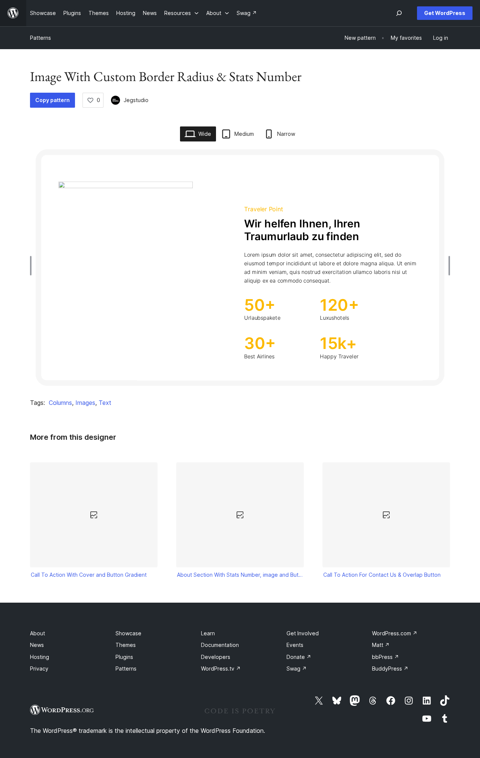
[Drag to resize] (32, 265)
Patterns (40, 38)
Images (85, 402)
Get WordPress (444, 13)
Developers (215, 657)
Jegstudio (136, 100)
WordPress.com (394, 633)
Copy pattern (52, 100)
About (37, 633)
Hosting (39, 657)
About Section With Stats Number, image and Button (240, 575)
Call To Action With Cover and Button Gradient (89, 575)
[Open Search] (399, 13)
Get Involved (302, 633)
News (37, 645)
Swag (296, 668)
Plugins (124, 657)
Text (105, 402)
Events (294, 645)
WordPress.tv (221, 668)
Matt (381, 645)
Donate (298, 657)
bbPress (385, 657)
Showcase (128, 633)
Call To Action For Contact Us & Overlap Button (382, 575)
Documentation (220, 645)
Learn (208, 633)
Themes (126, 645)
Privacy (39, 668)
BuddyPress (390, 668)
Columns (60, 402)
